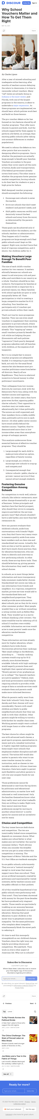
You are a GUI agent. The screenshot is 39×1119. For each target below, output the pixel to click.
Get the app (30, 1109)
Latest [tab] (10, 1012)
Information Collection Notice (23, 986)
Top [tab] (4, 1012)
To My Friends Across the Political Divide (13, 1018)
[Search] (35, 1011)
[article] (19, 1024)
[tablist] (7, 1011)
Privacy (27, 1102)
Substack (9, 1114)
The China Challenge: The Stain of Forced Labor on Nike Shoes (13, 1038)
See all (6, 1074)
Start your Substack (13, 1109)
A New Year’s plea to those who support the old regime (13, 1024)
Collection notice (20, 1104)
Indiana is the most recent (14, 96)
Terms (33, 1102)
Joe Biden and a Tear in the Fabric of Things (14, 1057)
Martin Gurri (15, 1027)
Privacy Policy (19, 988)
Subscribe (26, 3)
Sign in (34, 3)
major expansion (21, 105)
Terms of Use (30, 983)
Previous (8, 1003)
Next (32, 1003)
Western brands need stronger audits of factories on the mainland (13, 1044)
